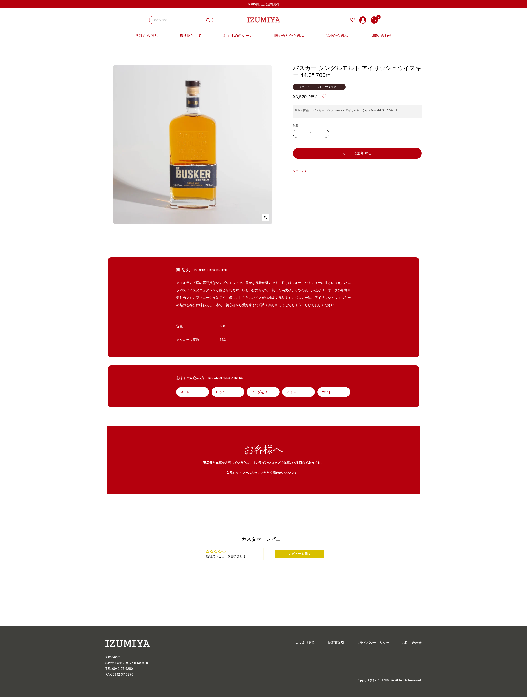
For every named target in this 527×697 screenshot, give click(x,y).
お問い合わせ (381, 36)
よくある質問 (305, 642)
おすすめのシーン (238, 36)
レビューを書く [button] (299, 553)
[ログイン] (362, 20)
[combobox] (180, 20)
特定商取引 (336, 642)
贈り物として (190, 36)
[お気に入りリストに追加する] (324, 97)
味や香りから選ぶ (289, 36)
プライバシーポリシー (373, 642)
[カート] (374, 20)
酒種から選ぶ (146, 36)
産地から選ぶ (337, 36)
